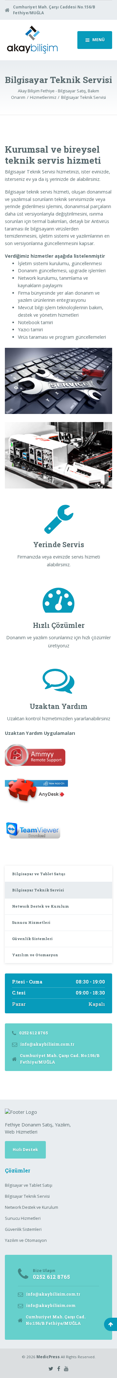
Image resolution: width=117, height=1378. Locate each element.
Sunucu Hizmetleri (31, 922)
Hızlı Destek (25, 1149)
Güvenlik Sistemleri (32, 938)
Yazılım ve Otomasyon (35, 954)
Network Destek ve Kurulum (40, 906)
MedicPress (48, 1356)
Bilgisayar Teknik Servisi (38, 890)
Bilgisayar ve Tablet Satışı (38, 873)
